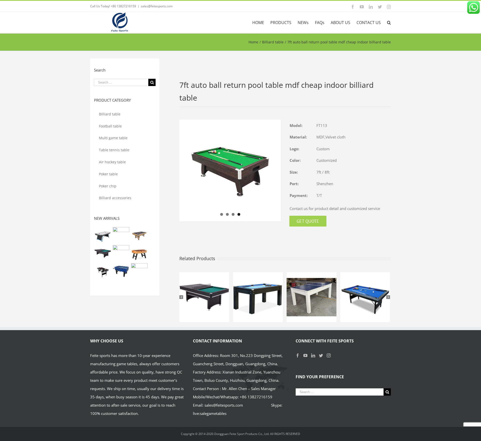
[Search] (389, 22)
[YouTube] (305, 355)
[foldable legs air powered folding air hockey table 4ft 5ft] (102, 271)
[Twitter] (321, 355)
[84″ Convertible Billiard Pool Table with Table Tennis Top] (102, 253)
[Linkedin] (313, 355)
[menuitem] (261, 22)
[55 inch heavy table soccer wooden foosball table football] (121, 271)
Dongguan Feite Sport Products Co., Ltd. (242, 434)
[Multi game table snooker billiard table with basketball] (121, 253)
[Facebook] (298, 355)
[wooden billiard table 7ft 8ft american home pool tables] (139, 235)
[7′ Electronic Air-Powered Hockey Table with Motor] (102, 235)
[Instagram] (329, 355)
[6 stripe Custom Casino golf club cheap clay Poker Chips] (139, 271)
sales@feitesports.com (157, 6)
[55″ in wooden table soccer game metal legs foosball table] (139, 253)
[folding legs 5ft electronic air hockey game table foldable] (121, 235)
